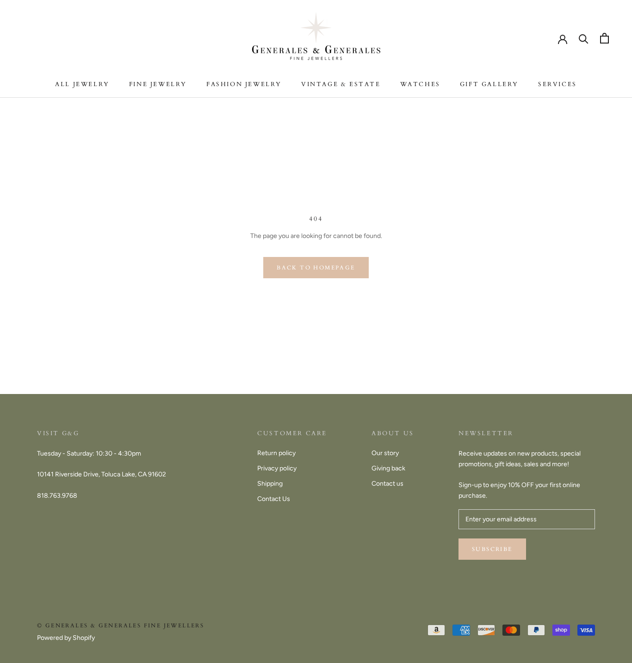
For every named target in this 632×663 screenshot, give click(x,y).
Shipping (270, 484)
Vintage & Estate (341, 84)
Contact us (387, 484)
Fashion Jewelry (244, 84)
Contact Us (273, 499)
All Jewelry (82, 84)
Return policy (276, 453)
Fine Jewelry (158, 84)
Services (557, 84)
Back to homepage (316, 267)
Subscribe (492, 549)
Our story (385, 453)
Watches (420, 84)
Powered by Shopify (66, 638)
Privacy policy (277, 468)
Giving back (388, 468)
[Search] (584, 38)
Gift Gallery (489, 84)
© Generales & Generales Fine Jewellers (120, 625)
